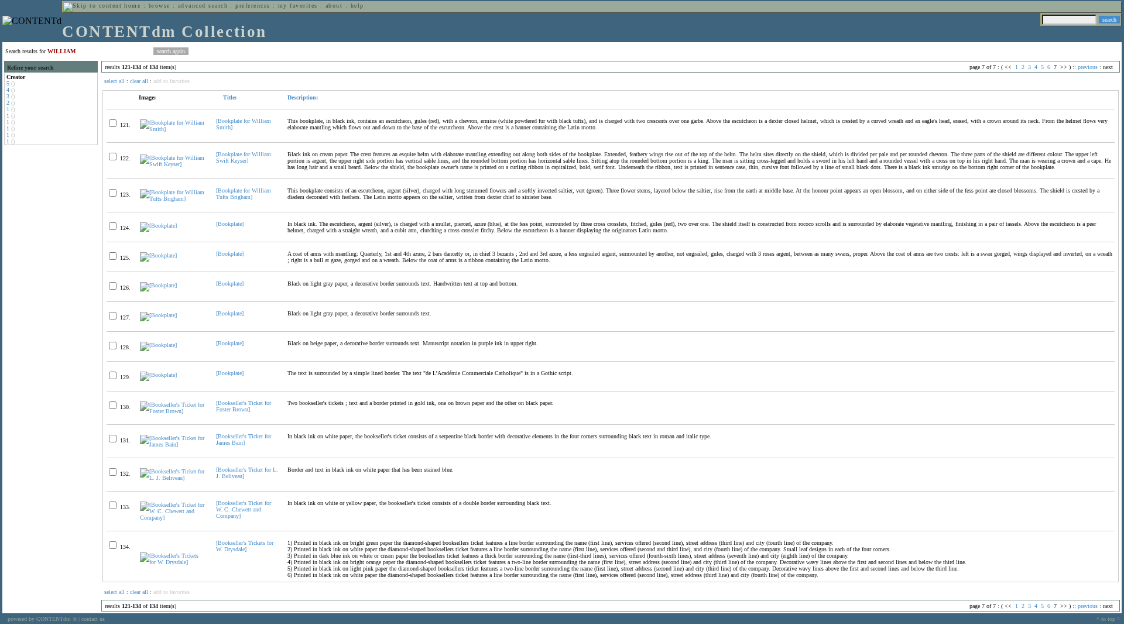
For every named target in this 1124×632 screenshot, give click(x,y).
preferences (252, 5)
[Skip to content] (92, 5)
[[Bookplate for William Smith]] (173, 129)
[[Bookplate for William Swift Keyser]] (173, 164)
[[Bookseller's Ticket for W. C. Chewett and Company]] (173, 517)
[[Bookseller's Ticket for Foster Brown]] (173, 411)
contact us (93, 619)
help (357, 5)
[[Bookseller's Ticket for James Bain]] (173, 444)
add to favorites (171, 81)
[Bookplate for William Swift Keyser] (243, 157)
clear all (139, 81)
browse (159, 5)
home (132, 5)
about (333, 5)
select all (114, 81)
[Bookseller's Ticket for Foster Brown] (243, 406)
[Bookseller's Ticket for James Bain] (243, 439)
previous (1088, 67)
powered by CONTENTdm (42, 619)
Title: (229, 97)
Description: (302, 97)
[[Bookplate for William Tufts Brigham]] (173, 198)
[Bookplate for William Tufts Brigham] (243, 193)
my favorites (298, 5)
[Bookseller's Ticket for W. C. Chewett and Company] (243, 509)
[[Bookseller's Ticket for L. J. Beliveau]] (173, 478)
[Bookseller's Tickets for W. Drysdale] (244, 546)
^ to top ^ (1108, 619)
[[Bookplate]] (158, 225)
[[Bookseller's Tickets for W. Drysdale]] (173, 562)
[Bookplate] (230, 224)
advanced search (203, 5)
